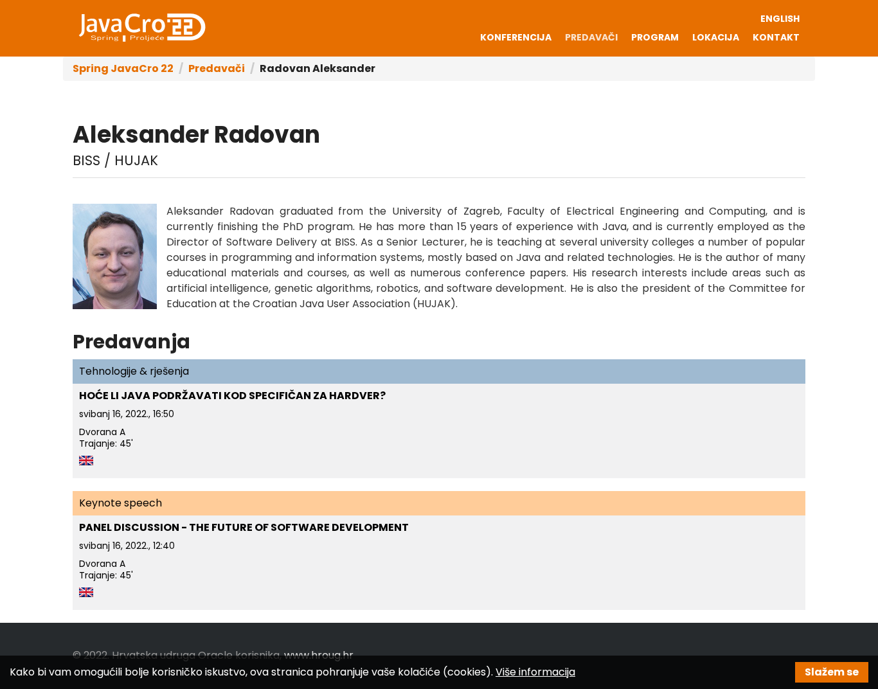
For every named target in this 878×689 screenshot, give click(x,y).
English (780, 18)
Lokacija (715, 37)
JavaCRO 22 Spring (141, 27)
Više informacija (535, 672)
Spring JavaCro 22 (123, 68)
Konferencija (515, 37)
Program (655, 37)
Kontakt (776, 37)
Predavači (591, 37)
